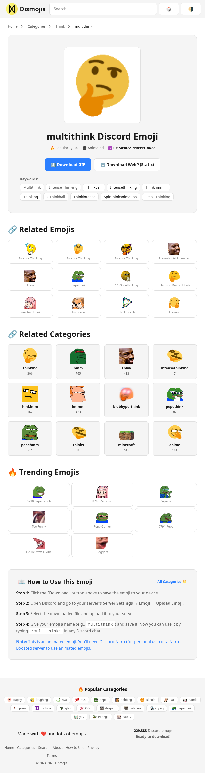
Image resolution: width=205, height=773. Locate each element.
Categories (37, 26)
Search (44, 747)
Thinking (31, 196)
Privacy (93, 747)
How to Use (75, 747)
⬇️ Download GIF (68, 164)
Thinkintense (85, 196)
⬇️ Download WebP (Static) (127, 164)
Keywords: (29, 179)
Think (60, 26)
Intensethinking (123, 187)
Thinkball (94, 187)
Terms (52, 755)
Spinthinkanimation (120, 196)
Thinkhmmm (156, 187)
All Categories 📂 (172, 581)
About (58, 747)
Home (13, 26)
